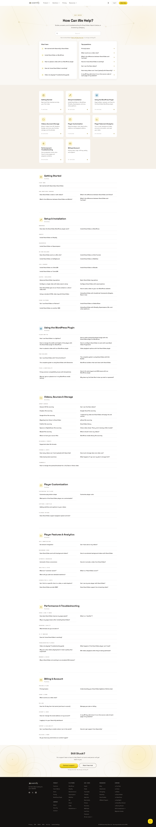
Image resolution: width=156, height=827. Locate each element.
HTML (70, 805)
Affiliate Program (104, 800)
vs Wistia (117, 791)
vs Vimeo (117, 789)
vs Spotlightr (118, 800)
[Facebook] (29, 792)
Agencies (86, 797)
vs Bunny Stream (119, 805)
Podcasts (86, 814)
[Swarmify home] (34, 3)
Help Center (103, 789)
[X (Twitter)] (32, 792)
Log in (114, 3)
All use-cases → (88, 817)
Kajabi (85, 786)
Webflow (71, 797)
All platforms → (72, 808)
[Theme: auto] (108, 2)
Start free (123, 3)
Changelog (102, 791)
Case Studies (103, 797)
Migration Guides (119, 811)
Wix (69, 800)
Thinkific (86, 794)
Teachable (86, 791)
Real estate (87, 800)
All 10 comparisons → (120, 808)
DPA (35, 824)
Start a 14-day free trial (77, 37)
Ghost (70, 803)
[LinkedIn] (35, 792)
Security (55, 808)
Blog (101, 786)
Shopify (71, 789)
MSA (43, 824)
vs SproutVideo (119, 794)
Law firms (86, 811)
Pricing (64, 2)
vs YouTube (118, 786)
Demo (54, 791)
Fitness (86, 803)
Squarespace (72, 794)
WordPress (71, 786)
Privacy (30, 824)
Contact (55, 810)
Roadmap (102, 794)
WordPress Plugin (57, 797)
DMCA (39, 824)
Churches (86, 805)
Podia (85, 789)
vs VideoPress (118, 797)
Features (55, 786)
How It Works (56, 789)
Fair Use (48, 824)
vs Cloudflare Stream (120, 803)
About (54, 805)
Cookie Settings (56, 824)
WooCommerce (72, 791)
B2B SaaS (86, 808)
